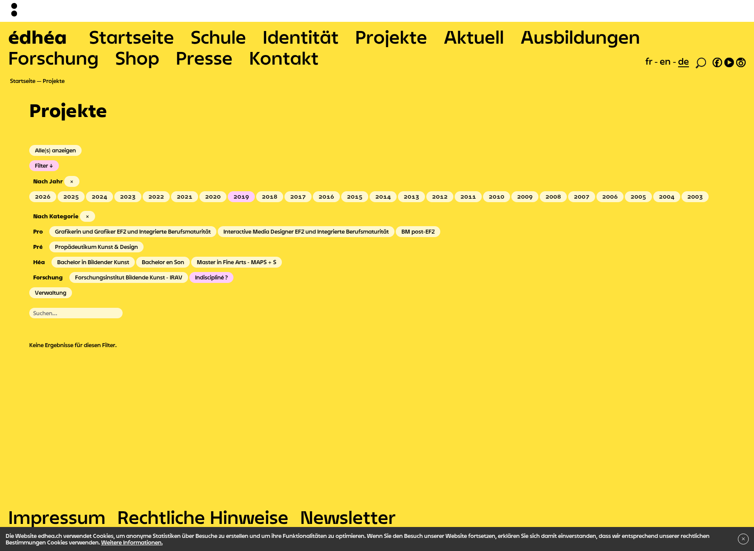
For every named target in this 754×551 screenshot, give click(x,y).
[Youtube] (729, 61)
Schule (218, 36)
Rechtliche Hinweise (202, 516)
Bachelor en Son (163, 261)
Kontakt (284, 57)
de (683, 61)
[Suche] (701, 62)
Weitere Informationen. (132, 542)
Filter (41, 165)
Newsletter (348, 516)
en (666, 61)
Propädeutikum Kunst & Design (96, 246)
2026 (43, 196)
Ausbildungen (580, 36)
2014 (383, 196)
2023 (128, 196)
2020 (213, 196)
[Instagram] (741, 61)
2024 (99, 196)
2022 (156, 196)
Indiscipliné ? (211, 277)
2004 (667, 196)
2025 (71, 196)
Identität (301, 36)
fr (650, 61)
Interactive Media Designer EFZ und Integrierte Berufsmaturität (306, 231)
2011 (468, 196)
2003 (695, 196)
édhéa (37, 36)
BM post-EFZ (418, 231)
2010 (496, 196)
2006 (610, 196)
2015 (355, 196)
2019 (241, 196)
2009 (525, 196)
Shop (137, 57)
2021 (184, 196)
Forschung (53, 57)
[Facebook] (717, 61)
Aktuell (474, 36)
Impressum (57, 516)
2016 (326, 196)
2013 (411, 196)
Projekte (391, 36)
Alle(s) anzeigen (55, 150)
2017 (298, 196)
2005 (638, 196)
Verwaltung (50, 292)
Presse (204, 57)
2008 (553, 196)
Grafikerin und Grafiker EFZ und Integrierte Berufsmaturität (133, 231)
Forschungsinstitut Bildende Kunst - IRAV (128, 277)
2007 (581, 196)
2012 (440, 196)
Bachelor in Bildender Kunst (93, 261)
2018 (270, 196)
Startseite (131, 36)
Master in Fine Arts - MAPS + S (236, 261)
